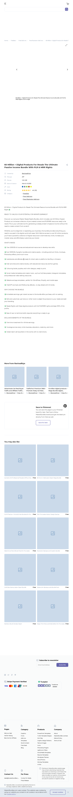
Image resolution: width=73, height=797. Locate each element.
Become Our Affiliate (10, 738)
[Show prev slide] (17, 69)
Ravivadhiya (26, 173)
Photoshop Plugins (42, 747)
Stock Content (25, 743)
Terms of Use (57, 740)
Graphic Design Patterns (44, 740)
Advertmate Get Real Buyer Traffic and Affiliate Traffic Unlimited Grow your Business (14, 390)
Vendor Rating (8, 735)
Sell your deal (8, 733)
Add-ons (23, 738)
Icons (39, 745)
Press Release (25, 780)
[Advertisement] (36, 26)
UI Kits (39, 764)
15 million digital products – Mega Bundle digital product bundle (57, 390)
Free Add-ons (27, 196)
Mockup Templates (42, 762)
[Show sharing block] (67, 165)
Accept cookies (58, 792)
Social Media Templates (44, 752)
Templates (24, 740)
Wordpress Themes (43, 757)
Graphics (23, 733)
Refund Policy (58, 738)
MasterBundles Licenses (61, 736)
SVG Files (40, 738)
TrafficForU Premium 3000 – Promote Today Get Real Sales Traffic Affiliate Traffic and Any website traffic (36, 390)
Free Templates (22, 393)
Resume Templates (42, 755)
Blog (22, 747)
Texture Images (41, 743)
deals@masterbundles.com (12, 778)
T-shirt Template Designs (44, 736)
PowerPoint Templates (44, 733)
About (56, 733)
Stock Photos (41, 759)
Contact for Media (26, 778)
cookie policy (11, 794)
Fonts (22, 736)
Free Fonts (43, 393)
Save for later (43, 422)
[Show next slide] (67, 69)
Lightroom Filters (42, 750)
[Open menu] (5, 4)
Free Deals (24, 745)
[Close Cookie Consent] (68, 792)
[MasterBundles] (36, 3)
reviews (55, 686)
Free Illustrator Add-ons (31, 199)
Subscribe (62, 665)
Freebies (26, 193)
